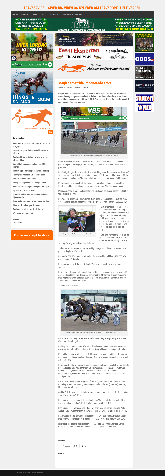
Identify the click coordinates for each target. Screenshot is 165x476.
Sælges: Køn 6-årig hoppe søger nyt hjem (31, 186)
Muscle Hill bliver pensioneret (26, 205)
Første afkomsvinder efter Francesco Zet (31, 201)
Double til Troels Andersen (24, 178)
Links (44, 14)
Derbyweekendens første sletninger (28, 209)
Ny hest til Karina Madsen (24, 190)
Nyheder (24, 14)
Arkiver (16, 219)
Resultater (35, 14)
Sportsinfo (53, 14)
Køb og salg (68, 14)
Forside (15, 14)
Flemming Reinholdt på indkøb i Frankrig (31, 170)
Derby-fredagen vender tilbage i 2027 (29, 182)
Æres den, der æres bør (23, 213)
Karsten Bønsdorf (66, 87)
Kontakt (78, 14)
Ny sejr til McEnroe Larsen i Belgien (29, 174)
